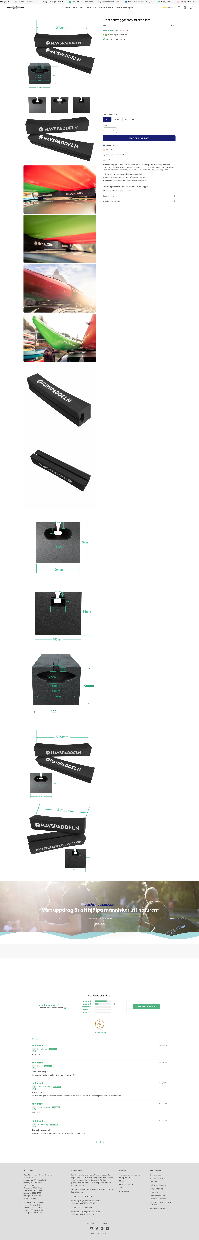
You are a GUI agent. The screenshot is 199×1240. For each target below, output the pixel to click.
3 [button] (100, 1142)
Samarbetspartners (158, 1208)
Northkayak (124, 1191)
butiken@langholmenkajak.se (87, 1211)
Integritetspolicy (156, 1188)
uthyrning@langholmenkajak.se (88, 1200)
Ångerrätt (154, 1192)
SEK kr (105, 1223)
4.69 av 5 (55, 1005)
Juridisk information (158, 1199)
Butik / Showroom (126, 1184)
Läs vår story (99, 923)
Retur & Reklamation (158, 1195)
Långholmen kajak (102, 1233)
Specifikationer (109, 196)
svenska (169, 7)
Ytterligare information (112, 201)
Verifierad (99, 1032)
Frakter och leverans (158, 1185)
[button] (108, 30)
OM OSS (122, 1170)
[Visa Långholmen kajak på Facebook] (91, 1228)
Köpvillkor (153, 1182)
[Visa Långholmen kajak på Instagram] (102, 1228)
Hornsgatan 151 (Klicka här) (34, 1180)
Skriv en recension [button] (146, 1006)
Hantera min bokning (158, 1178)
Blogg (121, 1181)
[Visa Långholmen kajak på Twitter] (97, 1228)
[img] (173, 25)
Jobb (121, 1188)
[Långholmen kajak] (15, 7)
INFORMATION (155, 1170)
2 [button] (96, 1142)
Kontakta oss (155, 1175)
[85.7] (99, 1024)
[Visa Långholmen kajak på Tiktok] (107, 1228)
